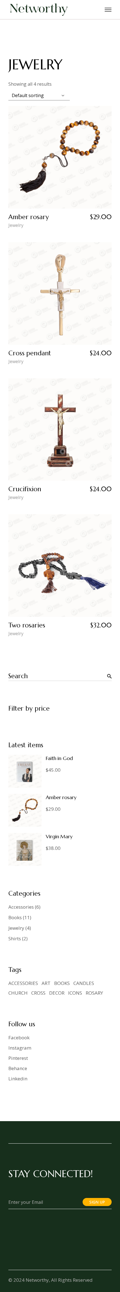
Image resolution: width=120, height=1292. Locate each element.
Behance (17, 1068)
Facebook (19, 1037)
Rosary (94, 993)
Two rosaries (26, 625)
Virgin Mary (59, 836)
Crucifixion (24, 489)
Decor (56, 993)
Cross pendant (29, 353)
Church (18, 993)
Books (62, 983)
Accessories (23, 983)
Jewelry (15, 225)
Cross (38, 993)
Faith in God (59, 758)
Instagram (19, 1048)
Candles (83, 983)
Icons (75, 993)
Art (46, 983)
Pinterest (18, 1058)
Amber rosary (28, 217)
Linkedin (17, 1078)
